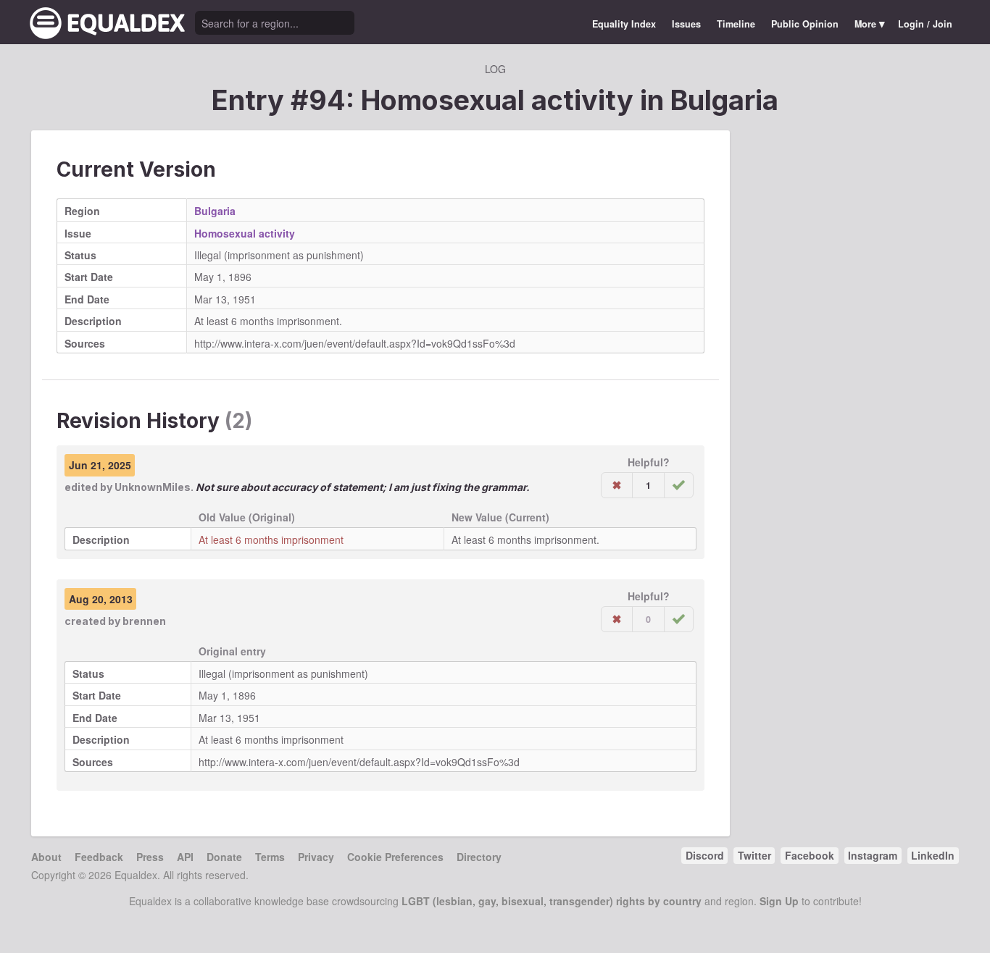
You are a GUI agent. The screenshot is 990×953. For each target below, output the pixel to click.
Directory (479, 856)
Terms (270, 856)
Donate (224, 856)
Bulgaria (724, 100)
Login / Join (925, 23)
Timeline (736, 23)
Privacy (316, 856)
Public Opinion (805, 23)
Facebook (809, 855)
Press (150, 856)
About (46, 856)
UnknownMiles (153, 487)
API (185, 856)
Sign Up (779, 901)
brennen (144, 621)
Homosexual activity (244, 233)
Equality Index (624, 23)
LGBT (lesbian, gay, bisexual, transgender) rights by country (552, 901)
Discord (705, 855)
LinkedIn (932, 855)
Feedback (99, 856)
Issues (686, 23)
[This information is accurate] (679, 485)
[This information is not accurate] (617, 485)
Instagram (872, 855)
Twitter (754, 855)
